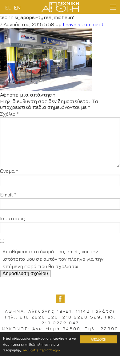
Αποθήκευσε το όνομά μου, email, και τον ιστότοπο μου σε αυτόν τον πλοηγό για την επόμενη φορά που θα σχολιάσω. (52, 259)
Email (8, 194)
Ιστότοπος (12, 218)
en (17, 8)
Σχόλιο (9, 114)
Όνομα (9, 171)
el (8, 8)
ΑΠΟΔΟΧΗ (98, 339)
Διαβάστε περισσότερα (41, 350)
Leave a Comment (83, 24)
